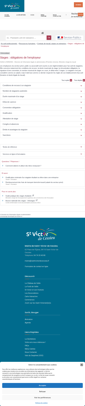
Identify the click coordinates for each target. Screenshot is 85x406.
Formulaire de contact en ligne (36, 266)
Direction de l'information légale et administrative (16, 214)
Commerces (29, 300)
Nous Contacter (31, 352)
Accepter (42, 385)
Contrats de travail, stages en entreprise (51, 44)
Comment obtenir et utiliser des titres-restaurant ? (23, 166)
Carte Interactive (31, 296)
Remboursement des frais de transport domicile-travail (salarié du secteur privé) (34, 182)
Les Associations (31, 293)
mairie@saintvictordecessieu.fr (37, 261)
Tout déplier (78, 80)
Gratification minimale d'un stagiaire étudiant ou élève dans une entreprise (32, 177)
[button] (82, 365)
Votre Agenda (7, 15)
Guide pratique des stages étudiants (19, 196)
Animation (29, 319)
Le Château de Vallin (33, 283)
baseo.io (19, 216)
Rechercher (76, 14)
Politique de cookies (41, 403)
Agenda (28, 323)
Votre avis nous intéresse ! (35, 342)
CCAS (32, 15)
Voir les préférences (42, 398)
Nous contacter (57, 15)
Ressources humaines (27, 44)
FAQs (27, 346)
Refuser (42, 392)
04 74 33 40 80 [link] (39, 255)
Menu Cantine (30, 349)
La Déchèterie (21, 15)
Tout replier (66, 80)
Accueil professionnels (9, 44)
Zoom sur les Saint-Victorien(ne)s (38, 303)
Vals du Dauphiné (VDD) (34, 355)
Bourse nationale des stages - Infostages (20, 201)
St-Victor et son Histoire (34, 290)
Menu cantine (43, 15)
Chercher (80, 14)
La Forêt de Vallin (31, 286)
